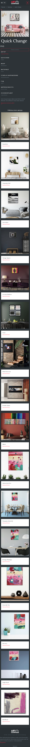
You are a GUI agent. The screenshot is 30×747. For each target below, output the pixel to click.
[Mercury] (15, 625)
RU (4, 2)
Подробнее (3, 742)
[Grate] (15, 315)
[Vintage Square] (15, 241)
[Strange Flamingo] (15, 542)
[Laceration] (15, 204)
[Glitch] (15, 426)
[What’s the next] (15, 353)
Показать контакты (15, 49)
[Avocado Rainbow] (15, 277)
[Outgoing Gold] (15, 165)
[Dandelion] (15, 126)
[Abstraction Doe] (15, 465)
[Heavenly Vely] (15, 583)
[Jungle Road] (15, 664)
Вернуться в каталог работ (7, 103)
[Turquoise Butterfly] (15, 503)
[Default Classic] (15, 390)
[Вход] (27, 2)
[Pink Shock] (15, 702)
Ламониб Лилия (4, 53)
